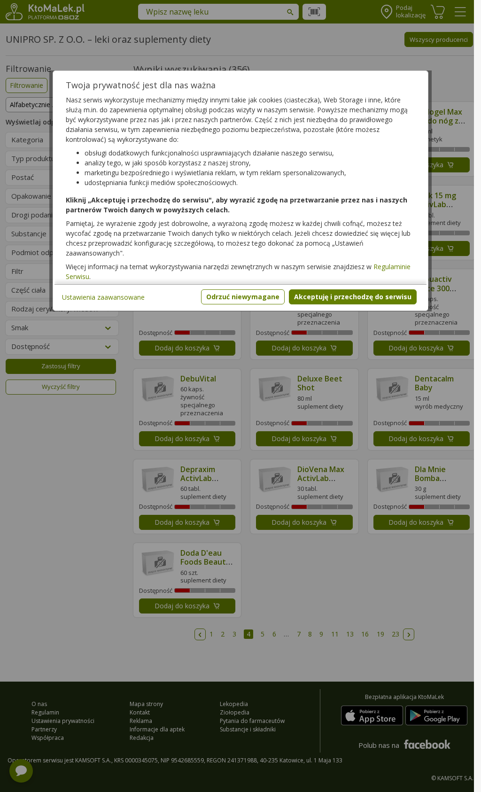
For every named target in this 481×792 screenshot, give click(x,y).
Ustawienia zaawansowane (103, 297)
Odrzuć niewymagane (242, 296)
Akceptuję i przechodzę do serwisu (352, 296)
